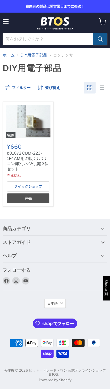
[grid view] (90, 87)
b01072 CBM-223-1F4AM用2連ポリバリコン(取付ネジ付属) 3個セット (28, 161)
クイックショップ (28, 186)
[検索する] (100, 39)
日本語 (52, 303)
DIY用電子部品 (34, 55)
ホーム (9, 55)
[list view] (101, 87)
